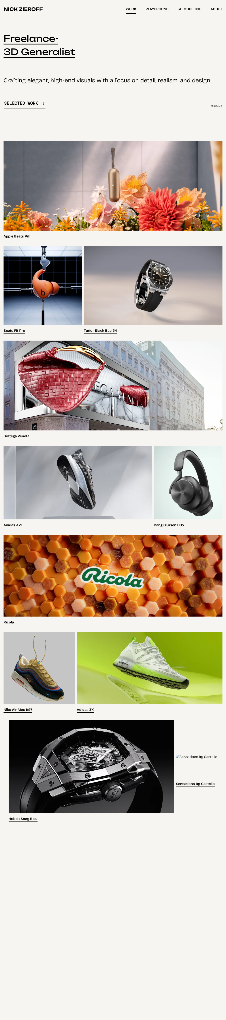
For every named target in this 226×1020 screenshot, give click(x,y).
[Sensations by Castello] (196, 771)
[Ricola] (113, 580)
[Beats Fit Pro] (43, 290)
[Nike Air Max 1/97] (39, 672)
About (216, 9)
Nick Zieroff (23, 9)
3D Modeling (189, 9)
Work (131, 9)
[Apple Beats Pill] (113, 190)
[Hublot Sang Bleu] (91, 771)
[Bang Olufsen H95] (188, 487)
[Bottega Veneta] (113, 390)
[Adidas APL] (78, 487)
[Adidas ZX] (149, 672)
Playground (157, 9)
